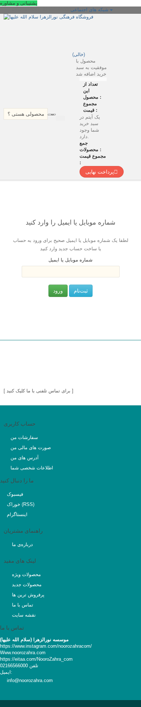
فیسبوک (15, 494)
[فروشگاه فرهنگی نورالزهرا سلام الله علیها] (67, 32)
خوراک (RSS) (20, 504)
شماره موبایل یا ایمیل (70, 260)
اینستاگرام (17, 514)
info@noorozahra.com (30, 680)
